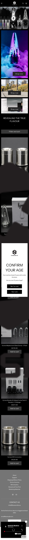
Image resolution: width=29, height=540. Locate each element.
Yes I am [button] (14, 292)
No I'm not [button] (15, 286)
